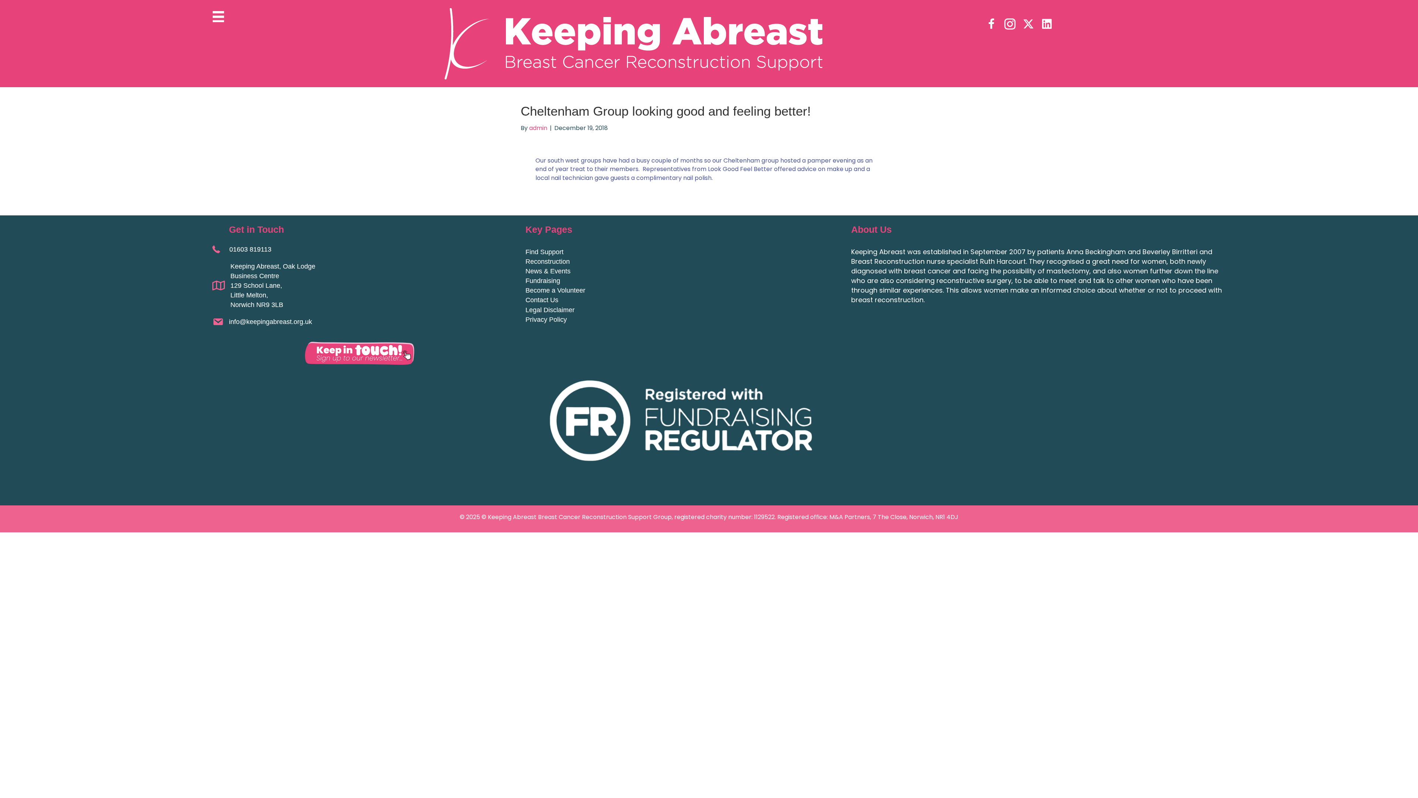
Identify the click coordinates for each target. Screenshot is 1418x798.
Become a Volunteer (555, 290)
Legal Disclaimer (550, 310)
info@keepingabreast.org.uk (270, 321)
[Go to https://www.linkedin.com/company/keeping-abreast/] (1046, 24)
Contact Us (541, 300)
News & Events (548, 271)
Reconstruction (547, 261)
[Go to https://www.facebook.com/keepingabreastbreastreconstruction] (991, 24)
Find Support (544, 252)
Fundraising (542, 280)
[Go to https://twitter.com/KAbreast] (1028, 24)
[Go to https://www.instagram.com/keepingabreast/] (1009, 24)
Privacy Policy (546, 319)
